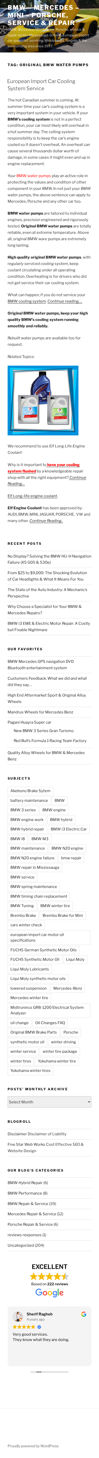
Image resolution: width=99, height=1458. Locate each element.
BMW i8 (17, 839)
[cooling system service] (43, 434)
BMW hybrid (61, 819)
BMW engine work (26, 819)
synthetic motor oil (27, 1042)
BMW (60, 800)
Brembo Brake (23, 915)
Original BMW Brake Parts (33, 1032)
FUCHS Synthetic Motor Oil (34, 959)
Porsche (70, 1032)
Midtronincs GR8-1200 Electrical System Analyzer (47, 1010)
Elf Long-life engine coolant (32, 496)
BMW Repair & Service (28, 1203)
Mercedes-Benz (67, 988)
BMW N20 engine (67, 848)
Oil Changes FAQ (50, 1023)
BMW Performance (25, 1193)
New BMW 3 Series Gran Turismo (44, 730)
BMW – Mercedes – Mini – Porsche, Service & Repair (43, 15)
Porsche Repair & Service (30, 1224)
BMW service (22, 877)
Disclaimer (17, 1134)
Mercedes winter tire (29, 998)
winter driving (63, 1042)
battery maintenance (29, 800)
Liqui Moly (75, 959)
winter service (23, 1051)
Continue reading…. (64, 301)
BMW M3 (39, 839)
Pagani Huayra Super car (29, 722)
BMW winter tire (55, 906)
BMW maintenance (27, 848)
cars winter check (26, 925)
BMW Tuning (22, 906)
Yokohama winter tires (30, 1070)
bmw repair (71, 858)
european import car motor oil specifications (37, 937)
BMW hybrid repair (27, 829)
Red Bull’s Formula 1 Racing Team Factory (50, 740)
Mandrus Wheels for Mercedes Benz (40, 712)
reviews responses (25, 1235)
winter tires (20, 1061)
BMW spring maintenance (33, 886)
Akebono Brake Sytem (30, 791)
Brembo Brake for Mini (63, 915)
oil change (19, 1023)
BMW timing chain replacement (38, 896)
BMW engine (54, 810)
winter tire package (60, 1051)
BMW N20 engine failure (32, 858)
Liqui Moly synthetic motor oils (38, 978)
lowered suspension (28, 988)
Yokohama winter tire (57, 1061)
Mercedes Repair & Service (32, 1214)
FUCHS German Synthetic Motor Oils (43, 950)
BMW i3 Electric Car (69, 829)
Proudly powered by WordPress (33, 1446)
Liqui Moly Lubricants (29, 969)
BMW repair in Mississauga (34, 867)
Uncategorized (21, 1245)
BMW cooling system (27, 301)
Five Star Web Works (26, 1144)
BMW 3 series (23, 810)
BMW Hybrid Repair (25, 1183)
